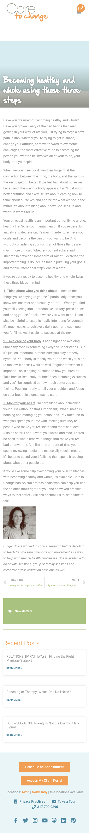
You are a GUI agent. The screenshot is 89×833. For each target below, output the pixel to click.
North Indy (39, 792)
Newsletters (23, 611)
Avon (25, 792)
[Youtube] (44, 820)
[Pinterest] (73, 820)
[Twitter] (25, 820)
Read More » (14, 668)
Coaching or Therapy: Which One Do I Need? (38, 692)
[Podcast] (54, 820)
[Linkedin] (63, 820)
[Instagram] (35, 820)
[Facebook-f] (16, 820)
